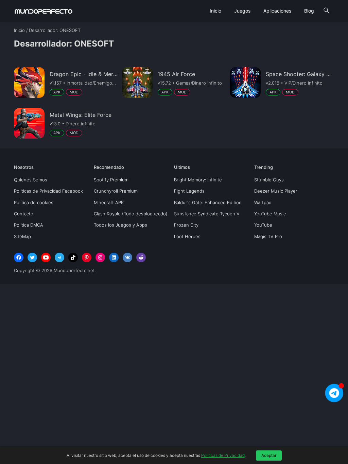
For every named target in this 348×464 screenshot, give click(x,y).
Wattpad (263, 202)
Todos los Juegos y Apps (120, 225)
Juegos (242, 11)
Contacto (23, 213)
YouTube (263, 225)
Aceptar (268, 455)
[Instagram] (100, 257)
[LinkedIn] (114, 257)
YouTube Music (270, 213)
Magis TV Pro (268, 236)
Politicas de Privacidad (223, 455)
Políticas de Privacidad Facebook (48, 191)
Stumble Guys (269, 179)
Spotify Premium (111, 179)
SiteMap (22, 236)
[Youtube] (46, 257)
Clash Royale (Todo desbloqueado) (131, 213)
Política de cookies (33, 202)
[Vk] (127, 257)
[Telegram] (59, 257)
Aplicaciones (277, 11)
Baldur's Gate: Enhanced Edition (208, 202)
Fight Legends (189, 191)
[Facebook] (18, 257)
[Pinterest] (86, 257)
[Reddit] (141, 257)
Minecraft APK (109, 202)
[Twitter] (32, 257)
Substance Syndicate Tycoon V (207, 213)
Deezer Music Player (275, 191)
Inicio (215, 11)
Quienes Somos (30, 179)
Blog (309, 11)
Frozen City (186, 225)
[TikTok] (73, 257)
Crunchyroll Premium (116, 191)
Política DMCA (28, 225)
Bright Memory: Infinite (198, 179)
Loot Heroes (187, 236)
